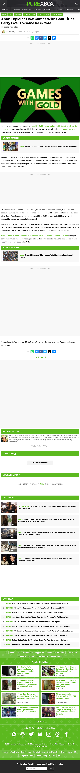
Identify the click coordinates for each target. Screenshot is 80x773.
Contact (49, 653)
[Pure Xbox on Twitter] (31, 735)
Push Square (26, 752)
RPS (59, 756)
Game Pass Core (57, 15)
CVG (53, 756)
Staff (18, 653)
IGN (75, 752)
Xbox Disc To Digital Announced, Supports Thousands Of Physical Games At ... (38, 603)
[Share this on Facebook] (41, 38)
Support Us (39, 653)
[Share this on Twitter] (45, 38)
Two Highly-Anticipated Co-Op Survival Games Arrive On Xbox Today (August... (38, 626)
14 (14, 551)
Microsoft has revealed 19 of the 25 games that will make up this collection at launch (34, 236)
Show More (39, 721)
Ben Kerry (11, 32)
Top (5, 653)
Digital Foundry (52, 752)
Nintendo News (66, 752)
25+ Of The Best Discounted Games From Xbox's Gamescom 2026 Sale (36, 636)
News (4, 15)
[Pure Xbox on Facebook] (66, 735)
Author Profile (36, 446)
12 (14, 538)
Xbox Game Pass (29, 15)
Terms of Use (72, 653)
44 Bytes (51, 744)
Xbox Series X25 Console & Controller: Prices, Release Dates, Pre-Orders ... (37, 613)
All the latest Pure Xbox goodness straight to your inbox (40, 764)
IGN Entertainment (34, 744)
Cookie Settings (42, 656)
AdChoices (61, 744)
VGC (31, 756)
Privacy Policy (59, 653)
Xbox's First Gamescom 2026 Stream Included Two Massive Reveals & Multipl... (39, 645)
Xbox (10, 15)
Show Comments (41, 463)
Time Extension (39, 752)
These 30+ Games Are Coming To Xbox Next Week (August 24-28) (35, 608)
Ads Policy (22, 656)
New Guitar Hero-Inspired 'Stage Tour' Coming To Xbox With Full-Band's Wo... (37, 617)
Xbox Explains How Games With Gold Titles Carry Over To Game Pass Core (37, 21)
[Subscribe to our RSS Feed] (14, 735)
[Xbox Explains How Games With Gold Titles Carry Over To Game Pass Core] (40, 99)
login (42, 484)
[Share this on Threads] (49, 38)
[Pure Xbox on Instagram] (49, 735)
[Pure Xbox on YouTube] (22, 735)
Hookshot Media (15, 744)
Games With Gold (43, 15)
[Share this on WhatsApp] (32, 38)
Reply (47, 446)
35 (44, 357)
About (12, 653)
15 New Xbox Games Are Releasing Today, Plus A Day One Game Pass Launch (39, 631)
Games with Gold (69, 129)
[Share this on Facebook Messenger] (54, 38)
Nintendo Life (14, 752)
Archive (31, 656)
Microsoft (18, 15)
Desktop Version (56, 656)
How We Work (27, 653)
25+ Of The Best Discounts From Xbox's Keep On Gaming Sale (33, 622)
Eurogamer (24, 756)
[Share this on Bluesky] (37, 38)
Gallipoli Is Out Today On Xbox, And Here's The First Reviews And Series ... (37, 640)
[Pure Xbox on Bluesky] (40, 735)
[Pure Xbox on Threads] (57, 735)
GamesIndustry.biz (43, 756)
